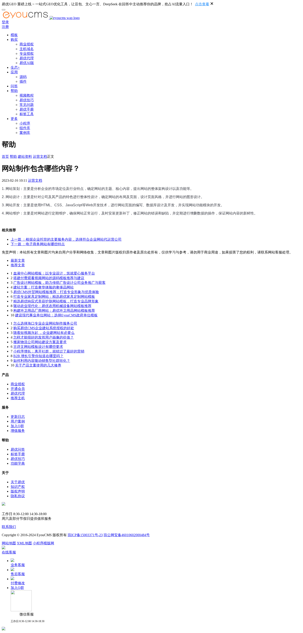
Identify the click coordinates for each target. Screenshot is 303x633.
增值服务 (18, 430)
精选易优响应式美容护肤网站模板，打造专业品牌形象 (55, 301)
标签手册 (18, 454)
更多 (14, 119)
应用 (14, 72)
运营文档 (40, 156)
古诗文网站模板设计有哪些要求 (38, 347)
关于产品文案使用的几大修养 (38, 365)
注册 (5, 27)
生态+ (15, 67)
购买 (14, 39)
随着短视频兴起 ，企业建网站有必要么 (44, 333)
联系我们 (9, 527)
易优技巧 (27, 100)
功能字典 (18, 463)
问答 (14, 86)
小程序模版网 (43, 543)
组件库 (25, 128)
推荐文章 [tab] (18, 265)
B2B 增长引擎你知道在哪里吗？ (38, 356)
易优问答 (18, 449)
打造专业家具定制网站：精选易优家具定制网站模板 (54, 296)
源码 (23, 77)
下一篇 (38, 244)
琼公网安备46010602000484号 (127, 535)
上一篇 (66, 239)
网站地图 (9, 543)
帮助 (14, 91)
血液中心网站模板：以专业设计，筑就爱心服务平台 (54, 273)
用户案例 (18, 421)
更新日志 (18, 417)
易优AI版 (27, 63)
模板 (14, 35)
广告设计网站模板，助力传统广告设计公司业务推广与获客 (59, 282)
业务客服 (18, 565)
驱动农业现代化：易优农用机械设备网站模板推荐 (52, 306)
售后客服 (18, 574)
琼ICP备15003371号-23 (85, 535)
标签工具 (27, 114)
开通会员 (18, 389)
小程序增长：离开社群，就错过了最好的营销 (48, 351)
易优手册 (27, 109)
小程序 (25, 123)
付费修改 (18, 583)
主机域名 (27, 49)
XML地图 (24, 543)
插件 (23, 81)
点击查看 (202, 4)
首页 (5, 156)
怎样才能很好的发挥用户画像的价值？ (43, 337)
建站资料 (25, 156)
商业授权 (27, 44)
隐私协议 (18, 496)
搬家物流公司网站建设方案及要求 (40, 342)
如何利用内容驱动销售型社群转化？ (41, 360)
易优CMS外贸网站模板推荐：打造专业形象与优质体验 (56, 292)
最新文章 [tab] (18, 260)
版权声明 (18, 491)
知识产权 (18, 487)
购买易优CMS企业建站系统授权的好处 (43, 328)
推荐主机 (18, 398)
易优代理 (27, 58)
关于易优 (18, 482)
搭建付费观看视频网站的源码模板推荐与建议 (48, 278)
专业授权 (27, 53)
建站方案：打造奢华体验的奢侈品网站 (43, 287)
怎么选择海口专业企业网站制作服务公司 (45, 323)
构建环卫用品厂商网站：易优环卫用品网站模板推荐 (54, 310)
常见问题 (27, 105)
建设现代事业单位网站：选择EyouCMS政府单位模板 (56, 315)
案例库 (25, 132)
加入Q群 (17, 426)
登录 (5, 22)
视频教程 (27, 95)
